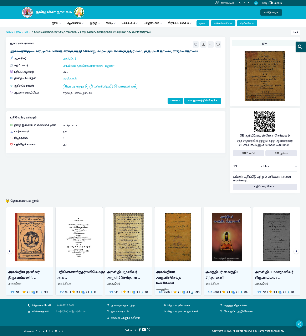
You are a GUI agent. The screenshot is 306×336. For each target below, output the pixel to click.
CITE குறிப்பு (281, 153)
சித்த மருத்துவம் (75, 86)
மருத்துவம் (70, 78)
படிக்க (174, 100)
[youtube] (144, 329)
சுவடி (109, 23)
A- (240, 3)
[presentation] (9, 251)
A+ (249, 3)
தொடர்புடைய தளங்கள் (183, 311)
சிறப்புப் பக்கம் (178, 23)
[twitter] (149, 329)
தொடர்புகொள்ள (178, 305)
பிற (27, 32)
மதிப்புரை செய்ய (264, 186)
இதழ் (93, 23)
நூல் (55, 23)
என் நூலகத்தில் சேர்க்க (203, 100)
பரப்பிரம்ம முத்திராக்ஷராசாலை (83, 65)
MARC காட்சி (248, 153)
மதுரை (109, 65)
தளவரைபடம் (120, 311)
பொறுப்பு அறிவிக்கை (238, 311)
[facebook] (140, 329)
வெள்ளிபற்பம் (101, 86)
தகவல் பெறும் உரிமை (125, 318)
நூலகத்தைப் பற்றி (123, 305)
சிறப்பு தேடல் (247, 23)
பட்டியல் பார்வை (223, 23)
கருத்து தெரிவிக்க (235, 305)
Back (295, 32)
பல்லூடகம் (151, 23)
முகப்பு (202, 23)
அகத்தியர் (69, 58)
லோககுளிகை (125, 86)
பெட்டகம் (128, 23)
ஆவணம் (74, 23)
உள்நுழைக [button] (271, 12)
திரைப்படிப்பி (227, 3)
